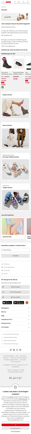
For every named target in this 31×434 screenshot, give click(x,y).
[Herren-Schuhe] (15, 136)
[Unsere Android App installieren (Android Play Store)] (18, 302)
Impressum (6, 357)
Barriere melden (15, 297)
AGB (17, 356)
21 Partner (11, 397)
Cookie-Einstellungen (8, 356)
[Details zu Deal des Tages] (4, 59)
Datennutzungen (23, 398)
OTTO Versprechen (16, 361)
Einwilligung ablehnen (16, 428)
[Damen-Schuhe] (15, 105)
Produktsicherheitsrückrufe (11, 359)
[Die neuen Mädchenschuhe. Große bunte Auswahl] (15, 166)
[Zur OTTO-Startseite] (8, 2)
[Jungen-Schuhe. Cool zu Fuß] (15, 197)
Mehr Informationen (15, 431)
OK (15, 424)
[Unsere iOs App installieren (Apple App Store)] (7, 302)
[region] (15, 410)
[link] (27, 302)
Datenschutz (23, 356)
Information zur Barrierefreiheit (18, 357)
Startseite (3, 6)
